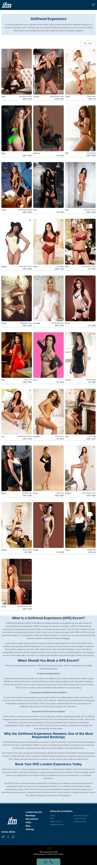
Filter (90, 43)
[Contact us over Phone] (51, 862)
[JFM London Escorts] (6, 5)
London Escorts (34, 812)
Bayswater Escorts (57, 824)
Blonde (52, 815)
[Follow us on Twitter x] (8, 837)
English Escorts (56, 821)
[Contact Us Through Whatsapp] (45, 862)
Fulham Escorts (80, 818)
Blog (28, 826)
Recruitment (32, 819)
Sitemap (30, 829)
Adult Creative (58, 854)
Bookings (30, 815)
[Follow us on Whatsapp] (13, 837)
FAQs (28, 822)
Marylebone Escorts (81, 815)
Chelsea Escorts (80, 821)
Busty (52, 818)
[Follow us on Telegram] (3, 837)
